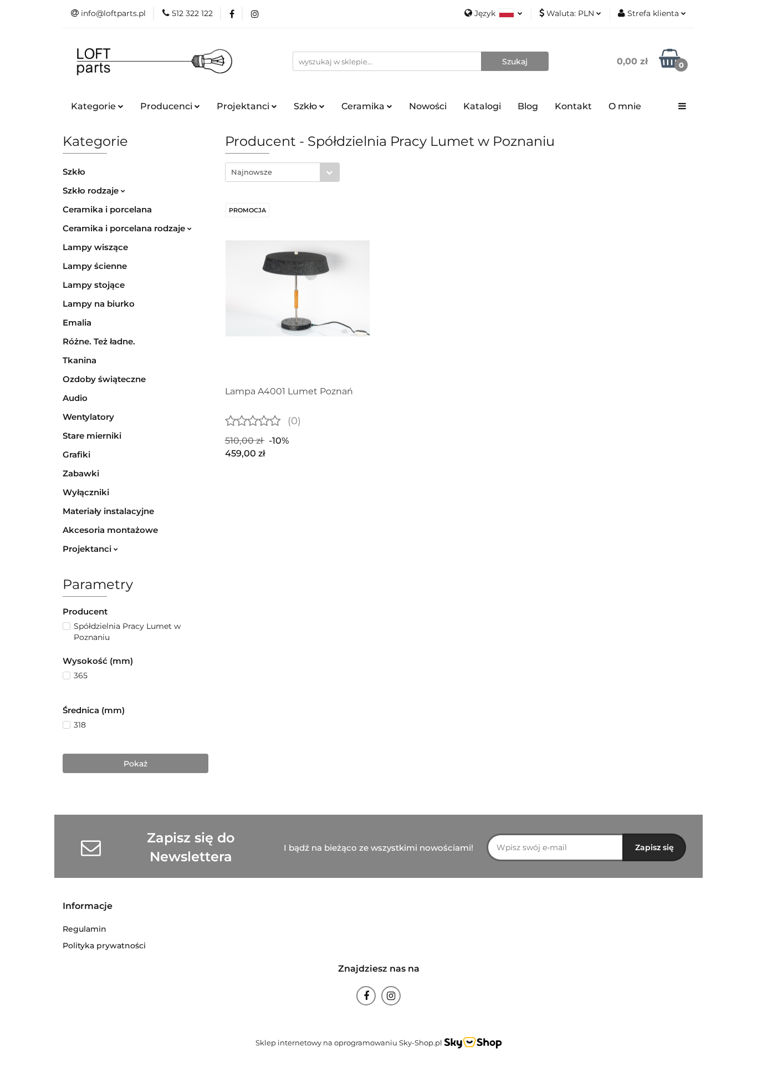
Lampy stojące (94, 285)
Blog (528, 106)
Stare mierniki (92, 435)
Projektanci (88, 548)
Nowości (428, 106)
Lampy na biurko (99, 303)
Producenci (167, 106)
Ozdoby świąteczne (104, 379)
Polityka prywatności (104, 946)
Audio (75, 398)
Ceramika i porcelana (107, 209)
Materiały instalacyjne (108, 511)
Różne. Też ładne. (99, 341)
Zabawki (81, 473)
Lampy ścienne (95, 266)
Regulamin (84, 929)
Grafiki (76, 454)
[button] (87, 906)
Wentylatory (88, 416)
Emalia (77, 322)
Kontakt (573, 106)
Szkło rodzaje (92, 190)
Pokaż (135, 764)
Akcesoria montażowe (110, 530)
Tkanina (79, 360)
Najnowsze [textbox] (251, 171)
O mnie (624, 106)
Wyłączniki (86, 492)
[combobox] (282, 172)
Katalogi (482, 106)
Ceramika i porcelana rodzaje (125, 228)
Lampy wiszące (95, 247)
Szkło (74, 171)
